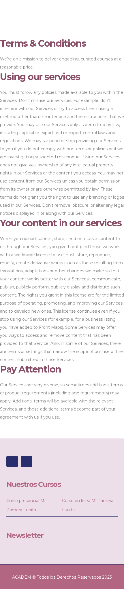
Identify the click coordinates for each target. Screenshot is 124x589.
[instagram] (26, 461)
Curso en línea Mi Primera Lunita (87, 505)
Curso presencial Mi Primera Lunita (25, 505)
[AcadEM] (13, 16)
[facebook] (12, 461)
